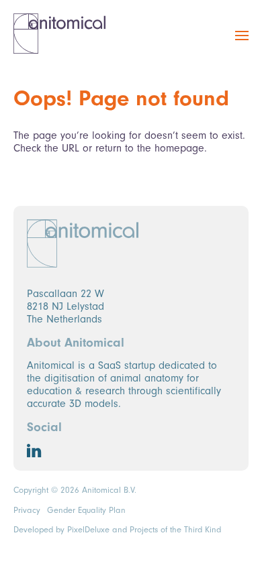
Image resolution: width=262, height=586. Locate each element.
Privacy (26, 510)
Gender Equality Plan (86, 510)
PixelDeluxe (88, 529)
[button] (242, 42)
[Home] (59, 33)
